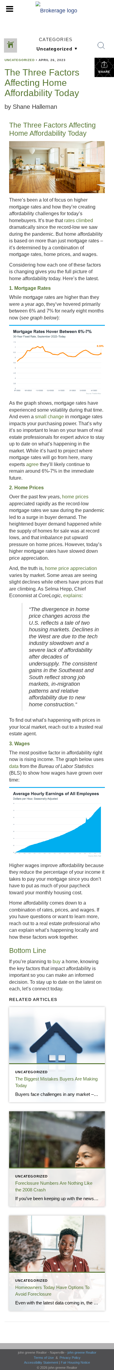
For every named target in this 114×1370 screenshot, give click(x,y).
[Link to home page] (57, 9)
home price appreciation (71, 568)
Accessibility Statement (41, 1362)
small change (49, 416)
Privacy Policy (70, 1357)
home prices (75, 496)
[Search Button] (101, 45)
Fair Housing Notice (75, 1362)
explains (72, 595)
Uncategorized (20, 60)
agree (32, 464)
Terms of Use (44, 1357)
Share (104, 71)
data (14, 766)
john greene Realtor (81, 1352)
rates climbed (78, 220)
